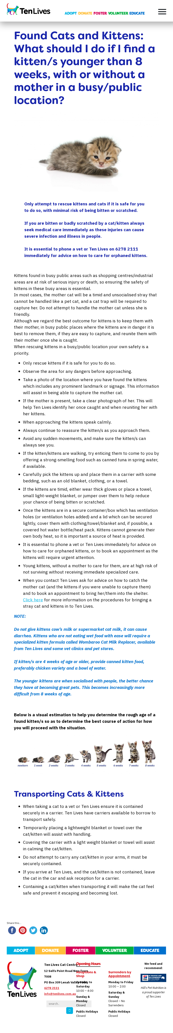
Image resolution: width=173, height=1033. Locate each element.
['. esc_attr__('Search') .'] (69, 1010)
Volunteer (118, 13)
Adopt (71, 13)
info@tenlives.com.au (60, 994)
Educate (137, 13)
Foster (100, 13)
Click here (33, 599)
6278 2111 (51, 988)
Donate (85, 13)
